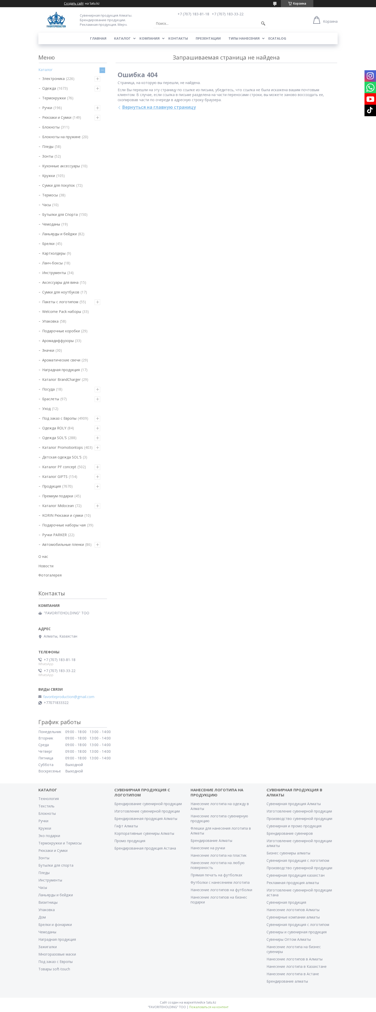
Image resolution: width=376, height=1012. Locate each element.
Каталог (122, 38)
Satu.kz (211, 1002)
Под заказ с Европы (59, 418)
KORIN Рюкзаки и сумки (62, 515)
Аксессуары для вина (60, 282)
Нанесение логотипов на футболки (221, 889)
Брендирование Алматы (211, 840)
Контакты (178, 38)
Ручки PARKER (54, 534)
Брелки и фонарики (55, 924)
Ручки (47, 107)
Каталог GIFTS (55, 476)
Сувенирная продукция (286, 902)
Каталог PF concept (59, 466)
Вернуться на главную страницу (159, 107)
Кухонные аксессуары (61, 165)
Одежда (49, 88)
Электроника (53, 78)
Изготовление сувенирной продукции (147, 811)
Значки (48, 350)
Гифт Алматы (126, 825)
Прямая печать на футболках (216, 875)
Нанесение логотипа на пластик (219, 855)
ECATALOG (277, 38)
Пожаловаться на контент (208, 1007)
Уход (46, 408)
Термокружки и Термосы (60, 843)
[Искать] (263, 23)
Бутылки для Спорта (60, 214)
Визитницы (48, 902)
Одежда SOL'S (54, 437)
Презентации (208, 38)
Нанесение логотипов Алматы (293, 909)
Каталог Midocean (58, 505)
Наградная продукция (61, 369)
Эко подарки (49, 835)
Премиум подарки (57, 495)
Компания (149, 38)
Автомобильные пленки (63, 544)
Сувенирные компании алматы (293, 917)
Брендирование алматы (287, 981)
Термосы (50, 195)
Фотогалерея (50, 575)
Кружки (48, 175)
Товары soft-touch (54, 969)
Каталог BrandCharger (61, 379)
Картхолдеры (53, 253)
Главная (98, 38)
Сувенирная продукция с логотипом (298, 860)
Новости (45, 565)
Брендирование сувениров (290, 833)
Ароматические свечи (61, 360)
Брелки (48, 243)
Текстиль (46, 806)
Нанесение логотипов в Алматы (295, 959)
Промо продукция (129, 840)
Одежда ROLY (54, 428)
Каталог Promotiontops (62, 447)
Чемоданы (51, 224)
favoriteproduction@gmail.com (68, 697)
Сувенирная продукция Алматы (294, 803)
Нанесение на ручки (208, 847)
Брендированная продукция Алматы (145, 818)
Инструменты (54, 272)
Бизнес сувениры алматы (288, 853)
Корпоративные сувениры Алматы (144, 833)
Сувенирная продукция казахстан (296, 875)
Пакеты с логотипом (60, 301)
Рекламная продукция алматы (293, 882)
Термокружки (54, 98)
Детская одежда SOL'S (62, 457)
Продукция (51, 486)
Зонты (47, 156)
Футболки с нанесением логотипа (220, 882)
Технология (48, 798)
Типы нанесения (244, 38)
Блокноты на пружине (61, 136)
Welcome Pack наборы (61, 311)
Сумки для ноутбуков (60, 292)
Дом (42, 917)
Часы (46, 204)
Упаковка (50, 321)
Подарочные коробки (61, 330)
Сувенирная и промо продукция (294, 825)
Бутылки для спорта (55, 865)
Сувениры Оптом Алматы (289, 939)
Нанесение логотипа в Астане (293, 973)
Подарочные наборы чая (64, 525)
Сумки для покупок (58, 185)
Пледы (47, 146)
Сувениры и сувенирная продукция (297, 931)
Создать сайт (74, 3)
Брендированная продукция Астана (145, 848)
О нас (43, 556)
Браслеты (50, 398)
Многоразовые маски (57, 954)
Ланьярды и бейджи (59, 233)
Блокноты (51, 127)
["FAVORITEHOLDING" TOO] (56, 20)
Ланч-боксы (52, 263)
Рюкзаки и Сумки (56, 117)
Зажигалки (47, 946)
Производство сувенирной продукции (299, 818)
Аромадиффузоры (58, 340)
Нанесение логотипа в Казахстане (297, 966)
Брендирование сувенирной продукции (148, 803)
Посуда (48, 389)
